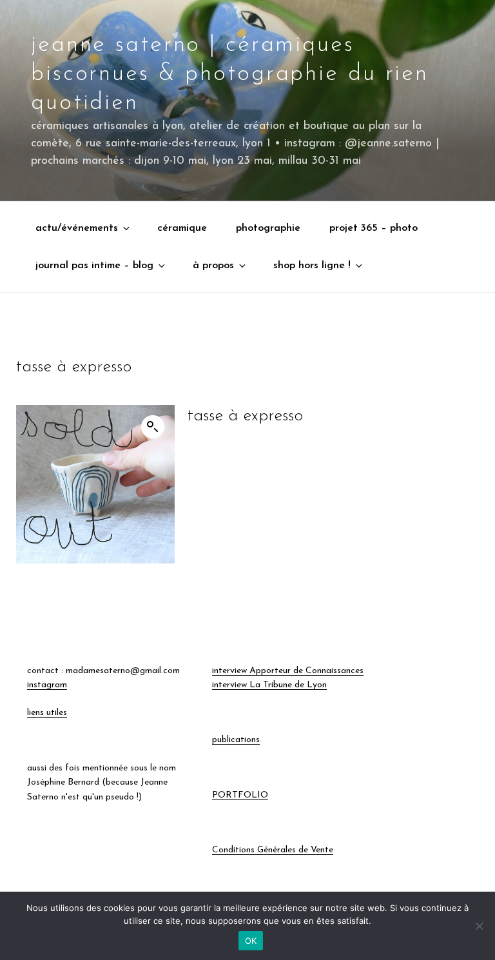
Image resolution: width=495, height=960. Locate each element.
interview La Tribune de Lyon (269, 685)
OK (251, 941)
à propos (213, 265)
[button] (152, 426)
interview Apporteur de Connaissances (288, 671)
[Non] (478, 925)
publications (236, 740)
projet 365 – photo (373, 228)
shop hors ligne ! (312, 265)
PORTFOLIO (240, 795)
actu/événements (76, 228)
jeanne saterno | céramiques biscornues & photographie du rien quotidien (230, 74)
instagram (47, 685)
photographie (268, 228)
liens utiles (47, 713)
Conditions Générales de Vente (272, 850)
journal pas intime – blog (94, 265)
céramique (182, 228)
